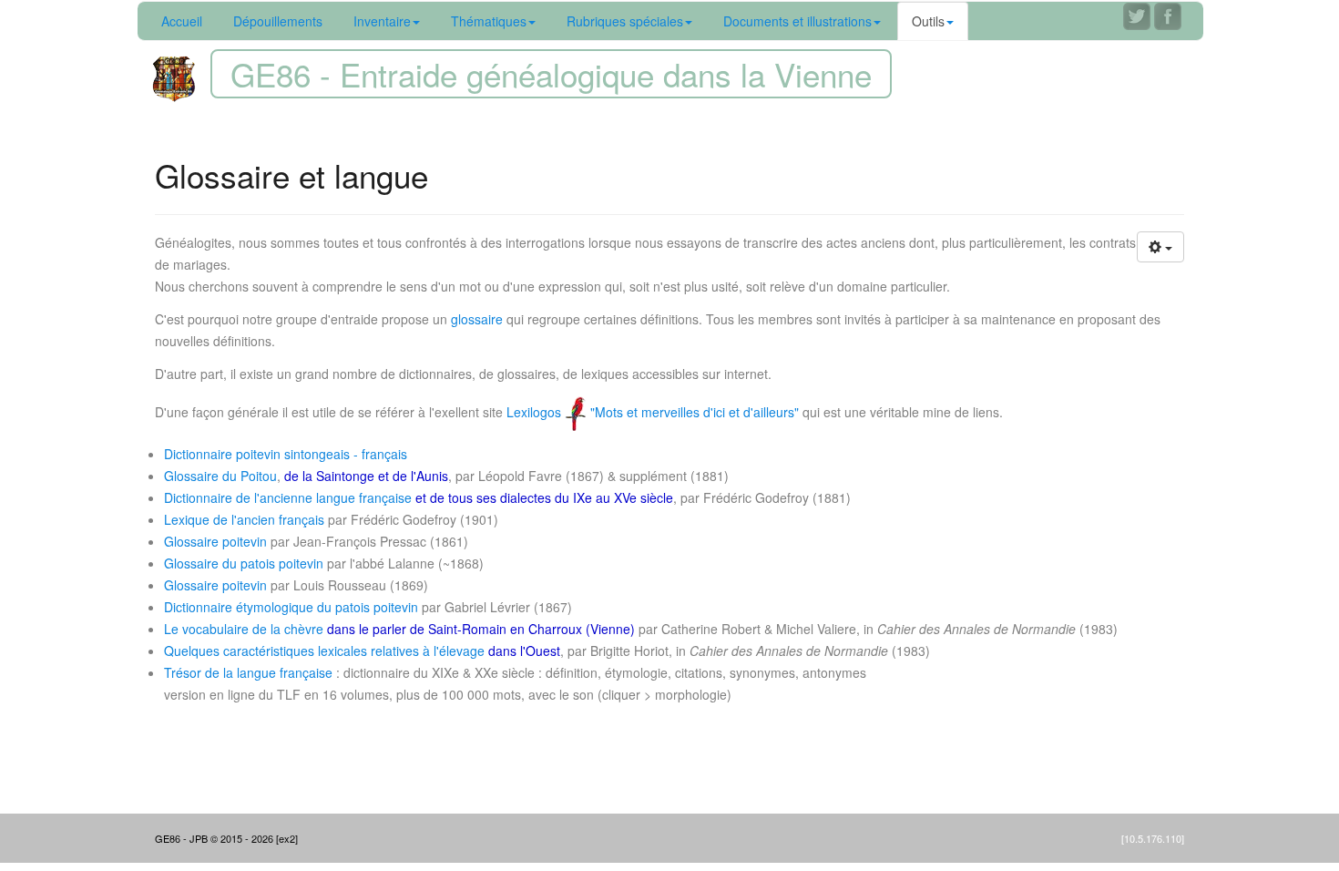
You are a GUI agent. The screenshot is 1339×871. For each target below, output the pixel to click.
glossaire (477, 319)
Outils (928, 21)
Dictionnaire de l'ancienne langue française (288, 497)
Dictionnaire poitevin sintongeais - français (285, 454)
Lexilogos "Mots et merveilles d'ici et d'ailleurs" (654, 412)
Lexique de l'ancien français (244, 519)
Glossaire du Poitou (220, 475)
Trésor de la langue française (248, 672)
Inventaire (382, 21)
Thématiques (488, 21)
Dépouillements (277, 21)
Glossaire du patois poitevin (243, 563)
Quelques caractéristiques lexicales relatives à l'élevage (324, 650)
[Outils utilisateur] (1160, 246)
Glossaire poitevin (215, 541)
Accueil (181, 21)
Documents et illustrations (797, 21)
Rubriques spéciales (625, 21)
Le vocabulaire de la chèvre (243, 629)
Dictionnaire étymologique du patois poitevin (291, 607)
